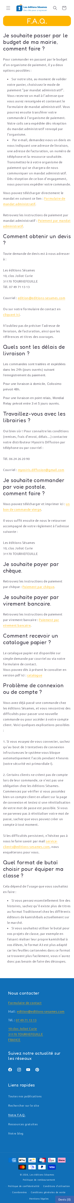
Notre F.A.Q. (16, 1115)
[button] (8, 8)
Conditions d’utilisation (56, 1186)
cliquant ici (11, 314)
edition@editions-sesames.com (41, 298)
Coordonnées (19, 1192)
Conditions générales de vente (48, 1192)
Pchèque (38, 587)
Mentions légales (39, 1198)
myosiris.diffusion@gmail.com (41, 470)
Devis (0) (64, 1199)
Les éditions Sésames (42, 1174)
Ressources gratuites (23, 1124)
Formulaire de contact (25, 1003)
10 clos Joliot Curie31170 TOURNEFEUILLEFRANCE (25, 1034)
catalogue (34, 675)
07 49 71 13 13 (26, 1020)
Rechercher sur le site (23, 1105)
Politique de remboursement (39, 1179)
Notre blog (15, 1133)
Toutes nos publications (25, 1096)
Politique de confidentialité (23, 1186)
